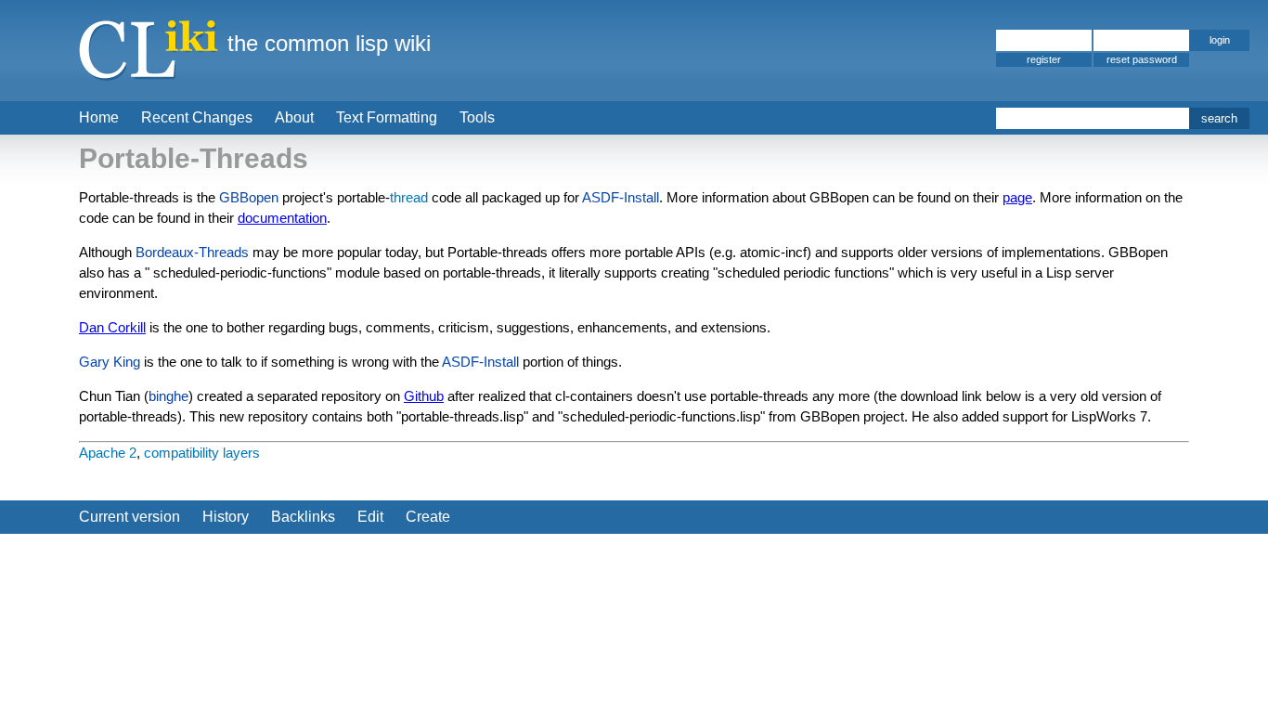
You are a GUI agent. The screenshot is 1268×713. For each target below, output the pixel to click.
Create (428, 517)
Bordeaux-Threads (192, 252)
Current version (129, 517)
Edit (370, 517)
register (1044, 59)
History (225, 517)
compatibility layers (202, 452)
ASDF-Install (620, 197)
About (294, 117)
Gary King (109, 361)
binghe (168, 396)
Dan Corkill (112, 327)
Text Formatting (386, 117)
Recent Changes (196, 117)
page (1017, 197)
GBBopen (248, 197)
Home (99, 117)
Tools (477, 117)
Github (424, 396)
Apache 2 (107, 452)
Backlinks (303, 517)
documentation (282, 218)
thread (409, 197)
